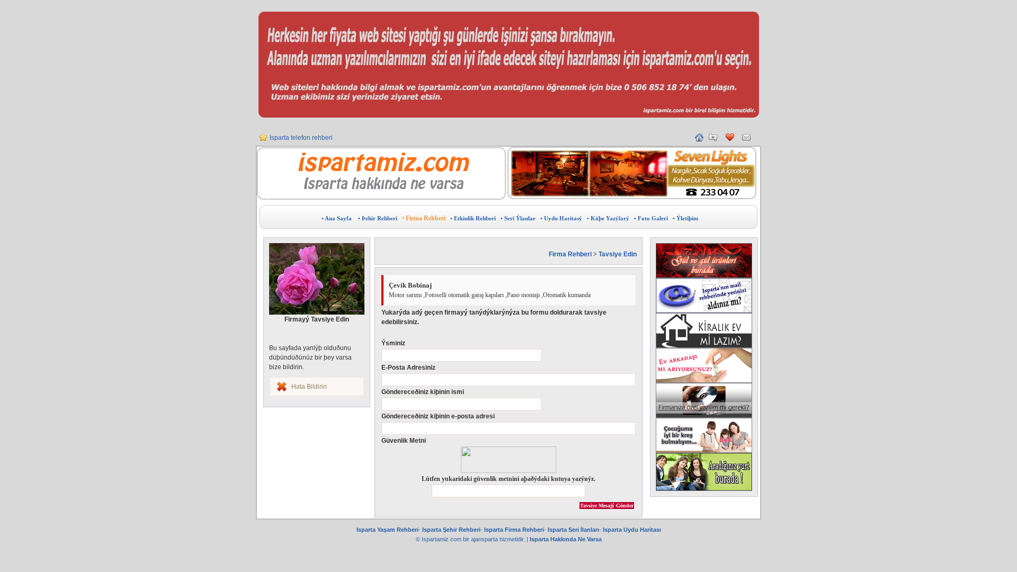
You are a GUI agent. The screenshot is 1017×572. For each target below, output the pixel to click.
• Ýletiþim (685, 218)
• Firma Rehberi (423, 218)
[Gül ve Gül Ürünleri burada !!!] (704, 260)
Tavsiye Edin (618, 254)
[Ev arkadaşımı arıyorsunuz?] (704, 365)
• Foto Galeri (651, 218)
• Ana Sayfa (337, 218)
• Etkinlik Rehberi (473, 218)
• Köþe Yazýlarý (608, 218)
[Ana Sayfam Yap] (699, 139)
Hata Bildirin (309, 386)
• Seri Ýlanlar (518, 218)
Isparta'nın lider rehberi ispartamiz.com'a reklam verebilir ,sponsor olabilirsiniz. (382, 142)
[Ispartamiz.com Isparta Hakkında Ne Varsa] (381, 197)
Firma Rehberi (570, 254)
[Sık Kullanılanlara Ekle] (713, 139)
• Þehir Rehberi (377, 218)
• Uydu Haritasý (561, 218)
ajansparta (485, 539)
